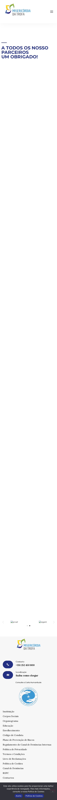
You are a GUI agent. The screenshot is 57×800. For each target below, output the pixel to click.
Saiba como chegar (27, 675)
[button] (51, 11)
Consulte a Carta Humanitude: (28, 682)
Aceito (19, 796)
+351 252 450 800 (25, 665)
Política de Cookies (34, 796)
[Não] (52, 791)
